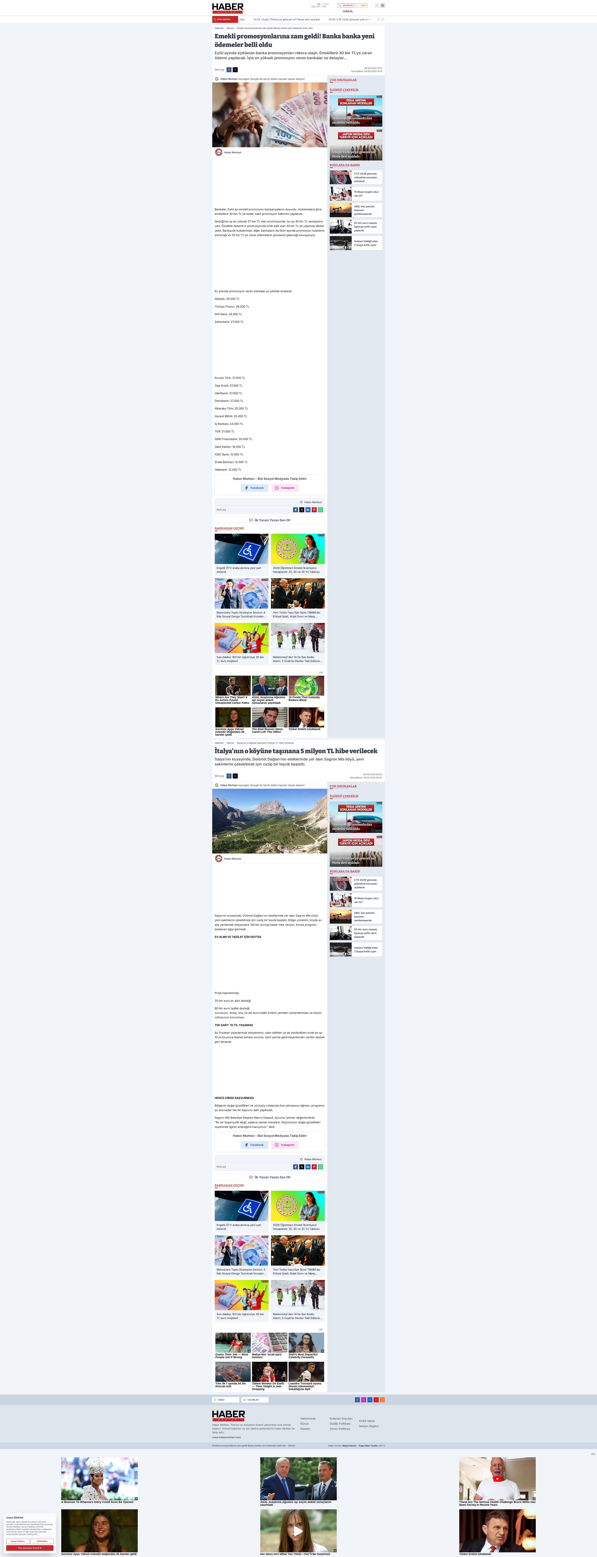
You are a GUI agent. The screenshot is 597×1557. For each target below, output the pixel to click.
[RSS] (382, 1399)
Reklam (305, 1428)
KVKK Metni (367, 1421)
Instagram (287, 487)
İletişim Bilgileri (369, 1426)
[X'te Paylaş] (235, 69)
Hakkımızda (308, 1418)
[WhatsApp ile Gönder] (320, 509)
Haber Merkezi (232, 152)
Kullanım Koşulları (341, 1418)
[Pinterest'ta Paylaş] (314, 509)
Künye (304, 1423)
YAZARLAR (348, 5)
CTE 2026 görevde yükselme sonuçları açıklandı (273, 19)
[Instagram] (363, 1399)
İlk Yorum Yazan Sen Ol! (272, 520)
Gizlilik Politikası (340, 1423)
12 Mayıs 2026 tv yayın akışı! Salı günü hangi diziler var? (350, 19)
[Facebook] (357, 1399)
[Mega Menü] (382, 5)
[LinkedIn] (369, 1399)
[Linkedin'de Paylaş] (307, 509)
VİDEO (363, 5)
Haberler (219, 28)
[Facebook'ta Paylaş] (229, 69)
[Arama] (377, 5)
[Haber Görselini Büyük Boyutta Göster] (269, 114)
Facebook (257, 487)
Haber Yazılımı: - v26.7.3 (356, 1446)
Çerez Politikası (340, 1428)
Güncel (348, 11)
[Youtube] (376, 1399)
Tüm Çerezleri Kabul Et (30, 1548)
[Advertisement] (269, 181)
